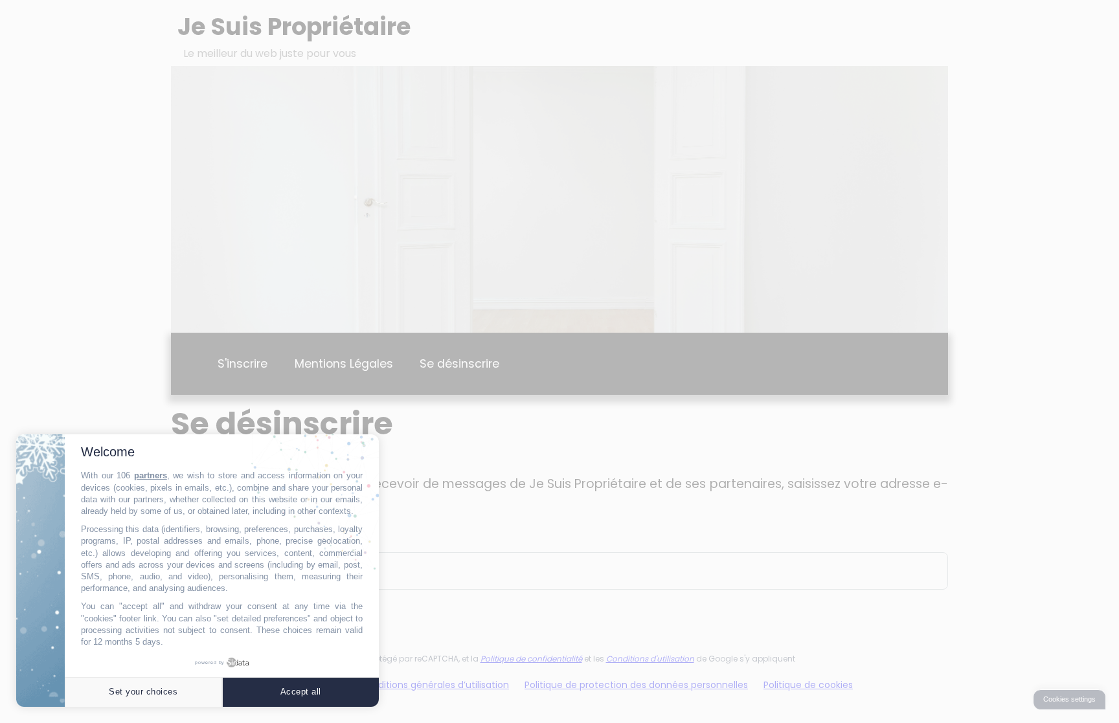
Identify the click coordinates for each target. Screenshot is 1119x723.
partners (150, 475)
